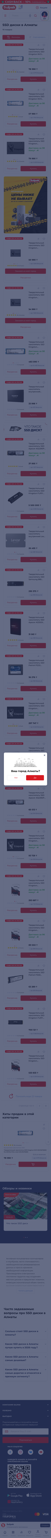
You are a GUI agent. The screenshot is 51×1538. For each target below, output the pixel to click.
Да (35, 777)
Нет (16, 777)
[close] (44, 755)
